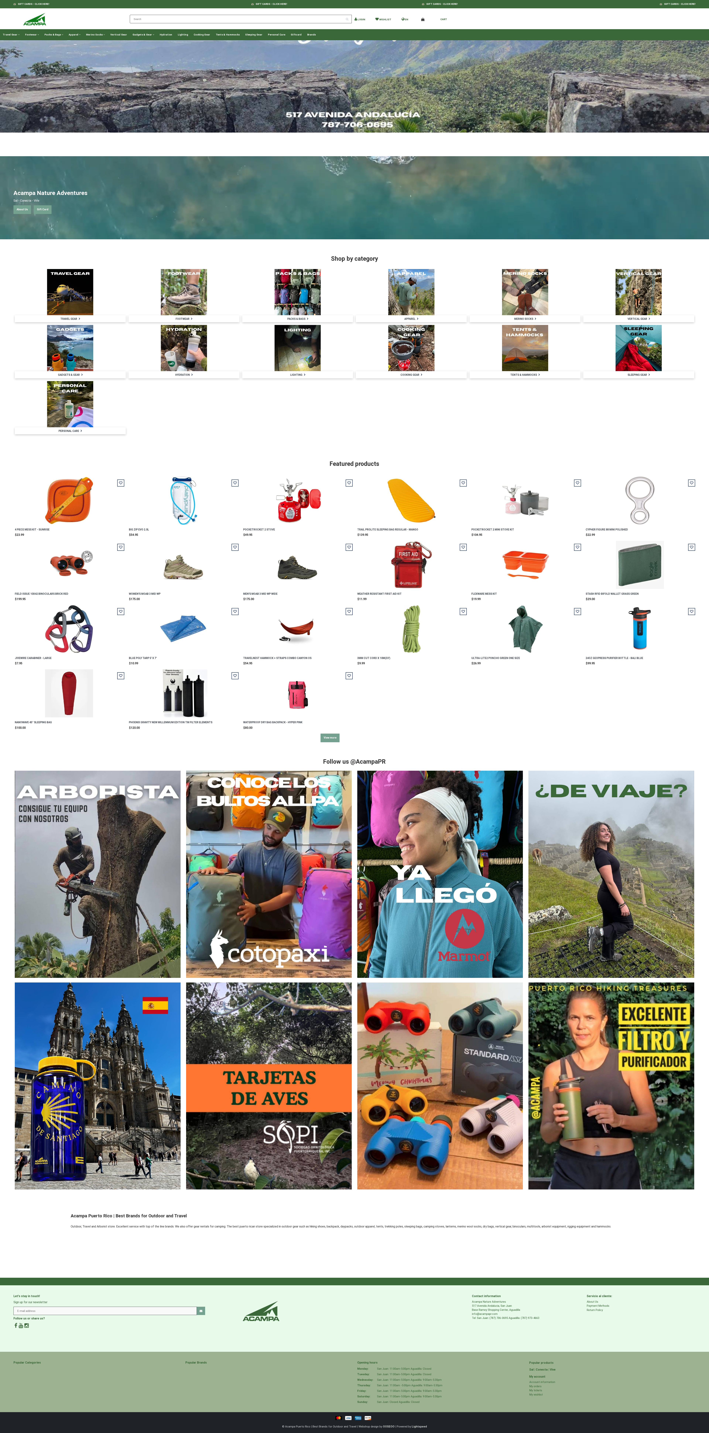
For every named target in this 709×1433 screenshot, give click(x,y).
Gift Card (42, 209)
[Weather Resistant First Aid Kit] (412, 562)
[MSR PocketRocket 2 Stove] (297, 498)
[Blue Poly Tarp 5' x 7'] (183, 627)
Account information (542, 1382)
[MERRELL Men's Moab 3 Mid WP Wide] (297, 562)
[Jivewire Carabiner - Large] (69, 627)
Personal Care (276, 34)
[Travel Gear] (70, 292)
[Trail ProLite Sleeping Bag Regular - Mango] (412, 498)
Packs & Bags (53, 34)
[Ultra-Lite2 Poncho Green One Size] (526, 627)
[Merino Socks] (525, 292)
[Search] (348, 17)
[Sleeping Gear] (639, 348)
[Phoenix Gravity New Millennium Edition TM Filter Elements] (183, 691)
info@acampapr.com (485, 1314)
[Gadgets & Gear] (70, 348)
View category (70, 288)
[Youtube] (21, 1326)
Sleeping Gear (253, 34)
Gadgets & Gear (143, 34)
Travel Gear (10, 34)
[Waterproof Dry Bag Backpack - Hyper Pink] (297, 691)
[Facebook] (15, 1326)
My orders (535, 1386)
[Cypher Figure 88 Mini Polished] (640, 498)
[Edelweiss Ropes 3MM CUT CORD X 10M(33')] (412, 627)
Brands (311, 34)
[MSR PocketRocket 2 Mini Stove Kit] (526, 498)
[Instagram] (26, 1326)
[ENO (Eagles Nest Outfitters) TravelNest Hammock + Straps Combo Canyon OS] (297, 627)
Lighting (183, 34)
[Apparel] (411, 292)
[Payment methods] (354, 1418)
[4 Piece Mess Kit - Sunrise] (69, 498)
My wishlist (536, 1394)
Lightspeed (419, 1426)
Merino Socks (94, 34)
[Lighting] (298, 348)
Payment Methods (598, 1305)
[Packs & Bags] (298, 292)
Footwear (31, 34)
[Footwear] (184, 292)
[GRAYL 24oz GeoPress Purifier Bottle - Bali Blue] (640, 627)
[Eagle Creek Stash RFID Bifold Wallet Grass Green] (640, 562)
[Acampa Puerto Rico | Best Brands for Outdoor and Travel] (34, 18)
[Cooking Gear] (411, 348)
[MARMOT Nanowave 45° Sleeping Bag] (69, 691)
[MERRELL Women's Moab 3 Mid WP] (183, 562)
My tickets (535, 1390)
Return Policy (595, 1310)
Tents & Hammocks (228, 34)
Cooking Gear (202, 34)
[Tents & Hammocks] (525, 348)
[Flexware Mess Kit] (526, 562)
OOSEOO (389, 1426)
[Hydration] (184, 348)
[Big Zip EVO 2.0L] (183, 498)
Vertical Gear (118, 34)
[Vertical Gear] (639, 292)
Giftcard (296, 34)
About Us (22, 209)
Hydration (166, 34)
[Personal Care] (70, 404)
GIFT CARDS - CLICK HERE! (33, 4)
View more (330, 737)
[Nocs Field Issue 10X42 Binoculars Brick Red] (69, 562)
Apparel (74, 34)
